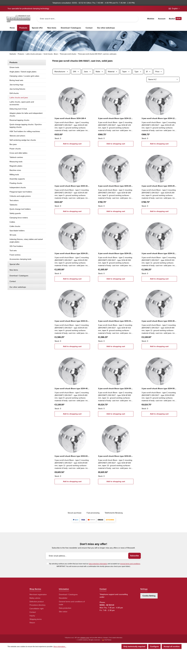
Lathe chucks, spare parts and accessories (22, 103)
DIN (74, 72)
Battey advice (35, 598)
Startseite (12, 54)
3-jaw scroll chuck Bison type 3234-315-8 (115, 321)
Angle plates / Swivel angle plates (23, 72)
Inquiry (32, 616)
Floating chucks (16, 183)
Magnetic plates (16, 166)
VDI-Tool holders (16, 246)
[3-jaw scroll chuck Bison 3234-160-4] (72, 100)
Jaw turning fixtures (17, 89)
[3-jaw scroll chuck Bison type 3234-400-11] (159, 302)
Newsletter (63, 598)
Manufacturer (59, 72)
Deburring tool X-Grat (18, 109)
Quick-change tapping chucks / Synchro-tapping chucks (26, 125)
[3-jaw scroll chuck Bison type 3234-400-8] (72, 370)
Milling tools (14, 175)
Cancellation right (37, 609)
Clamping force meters (19, 218)
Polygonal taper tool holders (21, 192)
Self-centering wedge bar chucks (23, 140)
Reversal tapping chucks (19, 120)
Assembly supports (17, 179)
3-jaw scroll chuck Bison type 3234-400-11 (159, 321)
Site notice (63, 612)
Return (32, 623)
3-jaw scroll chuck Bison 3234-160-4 (70, 118)
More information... (59, 646)
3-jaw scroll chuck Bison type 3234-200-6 (159, 186)
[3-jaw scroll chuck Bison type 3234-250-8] (116, 235)
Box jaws (13, 144)
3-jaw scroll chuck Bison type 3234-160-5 (72, 186)
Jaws (86, 72)
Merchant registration (38, 594)
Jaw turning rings (16, 85)
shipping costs (84, 637)
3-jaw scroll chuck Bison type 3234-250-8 (115, 253)
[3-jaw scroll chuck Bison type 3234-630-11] (72, 437)
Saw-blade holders (17, 231)
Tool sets (13, 250)
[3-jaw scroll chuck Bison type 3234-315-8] (116, 302)
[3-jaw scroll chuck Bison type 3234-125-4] (159, 100)
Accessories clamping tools (20, 259)
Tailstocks (13, 205)
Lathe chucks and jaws (19, 98)
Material (111, 72)
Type (136, 72)
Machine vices (15, 170)
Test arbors (14, 200)
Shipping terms (36, 619)
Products (13, 62)
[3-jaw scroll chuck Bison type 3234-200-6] (159, 167)
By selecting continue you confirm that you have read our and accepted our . (95, 564)
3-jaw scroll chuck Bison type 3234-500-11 (115, 388)
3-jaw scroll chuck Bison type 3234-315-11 (159, 253)
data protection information (98, 564)
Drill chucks (14, 93)
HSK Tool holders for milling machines (25, 131)
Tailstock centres (16, 157)
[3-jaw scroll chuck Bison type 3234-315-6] (72, 302)
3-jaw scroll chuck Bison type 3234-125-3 (115, 118)
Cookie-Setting (148, 596)
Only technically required (134, 646)
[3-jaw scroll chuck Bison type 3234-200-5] (116, 167)
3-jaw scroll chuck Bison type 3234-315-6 (72, 321)
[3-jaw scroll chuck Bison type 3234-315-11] (159, 235)
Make (98, 72)
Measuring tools (16, 162)
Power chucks (15, 149)
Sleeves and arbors (17, 136)
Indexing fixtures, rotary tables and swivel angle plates (26, 240)
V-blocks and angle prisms (20, 196)
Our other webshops (18, 287)
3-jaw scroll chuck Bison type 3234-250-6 (72, 253)
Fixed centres (15, 255)
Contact (13, 281)
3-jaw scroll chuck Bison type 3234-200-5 (115, 186)
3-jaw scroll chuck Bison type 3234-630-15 (115, 456)
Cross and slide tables (18, 153)
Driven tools (14, 67)
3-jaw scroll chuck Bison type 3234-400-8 (72, 388)
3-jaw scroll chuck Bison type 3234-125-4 (159, 118)
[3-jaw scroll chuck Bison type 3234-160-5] (72, 167)
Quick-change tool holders (20, 209)
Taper (124, 72)
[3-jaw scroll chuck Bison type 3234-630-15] (116, 437)
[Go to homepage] (18, 18)
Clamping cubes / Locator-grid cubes (24, 76)
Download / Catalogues (19, 276)
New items (14, 270)
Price (157, 72)
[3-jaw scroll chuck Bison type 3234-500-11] (116, 370)
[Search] (134, 18)
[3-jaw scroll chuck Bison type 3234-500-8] (159, 370)
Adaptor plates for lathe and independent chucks (26, 114)
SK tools (13, 235)
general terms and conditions (130, 564)
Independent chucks (18, 187)
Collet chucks (15, 226)
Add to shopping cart (72, 144)
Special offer (15, 264)
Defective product (37, 602)
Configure (154, 646)
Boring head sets (16, 80)
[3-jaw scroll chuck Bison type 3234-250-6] (72, 235)
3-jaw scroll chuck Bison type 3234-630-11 (72, 456)
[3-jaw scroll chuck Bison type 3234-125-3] (116, 100)
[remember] (88, 89)
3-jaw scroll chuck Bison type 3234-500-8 (159, 388)
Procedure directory (37, 605)
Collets (12, 222)
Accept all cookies (172, 646)
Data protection (65, 608)
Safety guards (15, 213)
